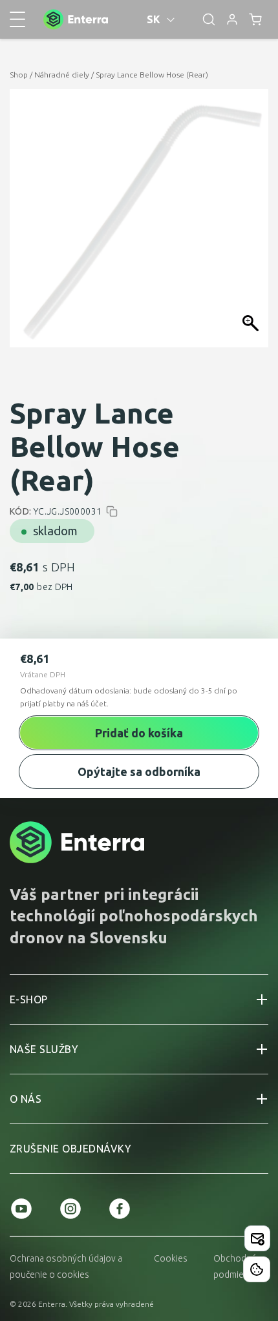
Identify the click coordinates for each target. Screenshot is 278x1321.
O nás (25, 1099)
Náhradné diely (61, 74)
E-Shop (29, 999)
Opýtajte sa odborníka (139, 771)
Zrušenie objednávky (70, 1148)
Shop (19, 74)
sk (154, 19)
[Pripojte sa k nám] (257, 1238)
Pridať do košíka (139, 732)
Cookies (170, 1258)
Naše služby (44, 1049)
